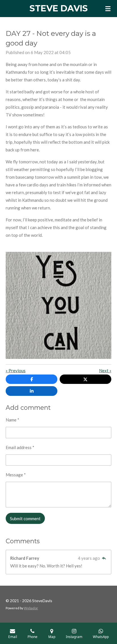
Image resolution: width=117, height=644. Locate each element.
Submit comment (25, 518)
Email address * (20, 447)
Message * (16, 474)
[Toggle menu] (108, 8)
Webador (31, 608)
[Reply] (104, 558)
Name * (12, 419)
